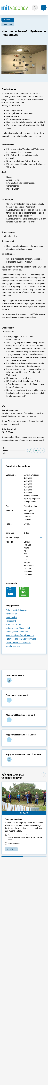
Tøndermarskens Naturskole (18, 642)
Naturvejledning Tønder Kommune (21, 639)
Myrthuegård (11, 617)
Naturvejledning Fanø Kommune (20, 635)
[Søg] (35, 8)
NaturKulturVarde (13, 624)
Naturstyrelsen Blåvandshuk (18, 628)
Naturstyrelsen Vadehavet (17, 632)
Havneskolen (11, 614)
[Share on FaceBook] (42, 450)
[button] (43, 774)
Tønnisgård (11, 621)
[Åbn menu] (44, 8)
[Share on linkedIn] (36, 450)
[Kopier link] (29, 450)
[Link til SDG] (11, 591)
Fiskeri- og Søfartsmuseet (17, 610)
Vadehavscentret (13, 646)
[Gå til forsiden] (14, 7)
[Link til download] (9, 680)
